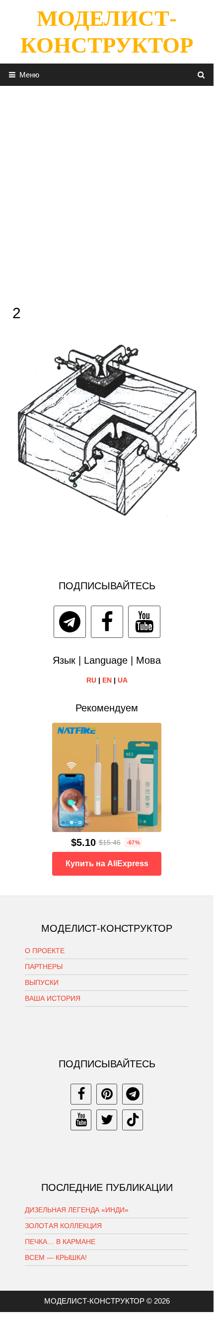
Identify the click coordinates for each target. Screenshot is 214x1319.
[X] (106, 1120)
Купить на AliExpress (107, 863)
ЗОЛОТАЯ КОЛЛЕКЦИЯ (63, 1226)
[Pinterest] (106, 1094)
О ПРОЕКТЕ (45, 951)
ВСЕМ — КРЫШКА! (56, 1257)
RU (91, 680)
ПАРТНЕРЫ (44, 967)
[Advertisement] (107, 192)
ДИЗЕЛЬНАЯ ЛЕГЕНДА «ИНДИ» (77, 1210)
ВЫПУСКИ (42, 982)
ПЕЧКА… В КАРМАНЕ (60, 1242)
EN (107, 680)
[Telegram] (70, 622)
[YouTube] (144, 622)
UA (123, 680)
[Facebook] (107, 622)
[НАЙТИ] (201, 75)
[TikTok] (132, 1120)
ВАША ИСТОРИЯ (52, 998)
